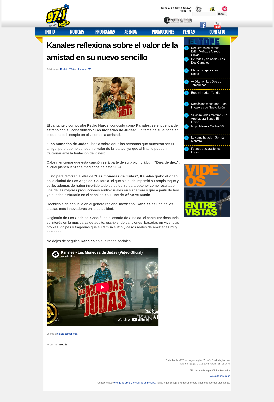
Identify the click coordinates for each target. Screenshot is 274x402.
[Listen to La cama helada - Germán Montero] (186, 140)
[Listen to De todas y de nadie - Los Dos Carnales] (186, 61)
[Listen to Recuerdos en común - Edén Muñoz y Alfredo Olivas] (186, 50)
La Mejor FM (84, 69)
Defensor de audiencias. (143, 382)
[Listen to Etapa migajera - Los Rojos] (186, 72)
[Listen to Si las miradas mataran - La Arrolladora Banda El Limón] (186, 117)
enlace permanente (67, 334)
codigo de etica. (122, 382)
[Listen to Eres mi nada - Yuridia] (186, 95)
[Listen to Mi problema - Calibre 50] (186, 128)
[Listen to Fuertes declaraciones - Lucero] (186, 151)
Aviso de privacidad (220, 376)
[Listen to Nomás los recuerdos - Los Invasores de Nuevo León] (186, 106)
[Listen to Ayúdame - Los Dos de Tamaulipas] (186, 84)
